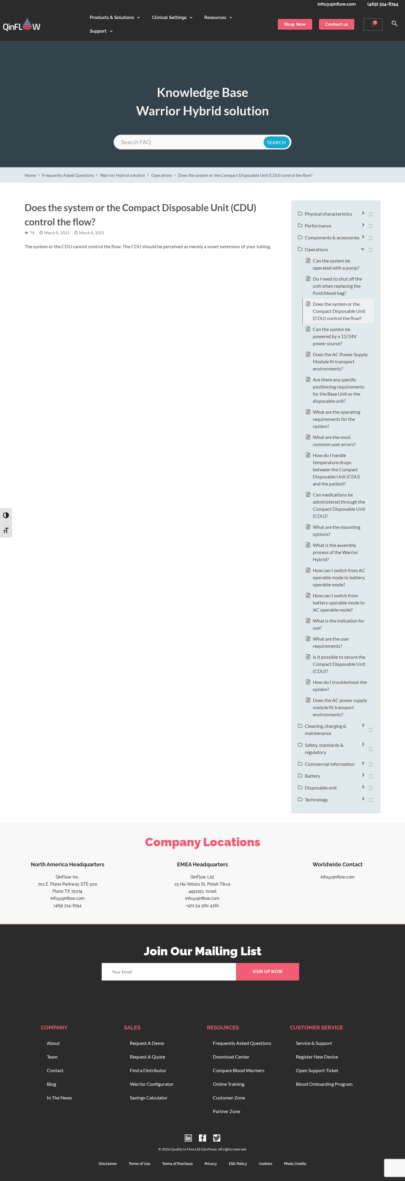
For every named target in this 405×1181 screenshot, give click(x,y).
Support (98, 31)
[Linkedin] (188, 1138)
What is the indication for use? (338, 624)
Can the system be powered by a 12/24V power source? (335, 336)
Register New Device (317, 1056)
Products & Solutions (112, 17)
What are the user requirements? (331, 642)
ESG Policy (238, 1164)
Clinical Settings (169, 17)
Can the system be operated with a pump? (336, 264)
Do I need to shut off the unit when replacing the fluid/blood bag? (337, 286)
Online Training (228, 1084)
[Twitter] (216, 1138)
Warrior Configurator (151, 1084)
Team (52, 1056)
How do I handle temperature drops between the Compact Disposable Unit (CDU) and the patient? (336, 469)
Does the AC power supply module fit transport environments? (340, 707)
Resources (215, 17)
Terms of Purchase (177, 1164)
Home (30, 175)
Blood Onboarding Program (324, 1084)
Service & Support (314, 1043)
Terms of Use (139, 1164)
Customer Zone (229, 1097)
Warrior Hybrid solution (122, 175)
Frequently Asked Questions (68, 175)
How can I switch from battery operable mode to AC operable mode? (339, 602)
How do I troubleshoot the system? (340, 685)
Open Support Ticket (317, 1070)
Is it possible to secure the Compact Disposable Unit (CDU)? (339, 664)
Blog (51, 1084)
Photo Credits (295, 1164)
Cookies (265, 1164)
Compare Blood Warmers (238, 1070)
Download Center (231, 1056)
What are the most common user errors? (334, 440)
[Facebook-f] (202, 1138)
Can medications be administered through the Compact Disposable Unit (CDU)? (339, 505)
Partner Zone (226, 1111)
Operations (161, 175)
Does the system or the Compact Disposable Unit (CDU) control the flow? (245, 175)
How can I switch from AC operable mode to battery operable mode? (339, 577)
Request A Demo (147, 1043)
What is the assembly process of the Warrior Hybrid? (335, 552)
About (53, 1043)
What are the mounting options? (336, 530)
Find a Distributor (148, 1070)
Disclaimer (108, 1164)
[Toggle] (370, 213)
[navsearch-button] (395, 24)
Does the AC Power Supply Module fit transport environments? (340, 361)
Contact (55, 1070)
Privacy (211, 1164)
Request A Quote (147, 1056)
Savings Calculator (149, 1097)
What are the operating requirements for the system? (336, 419)
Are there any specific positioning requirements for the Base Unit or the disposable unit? (338, 390)
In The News (59, 1097)
